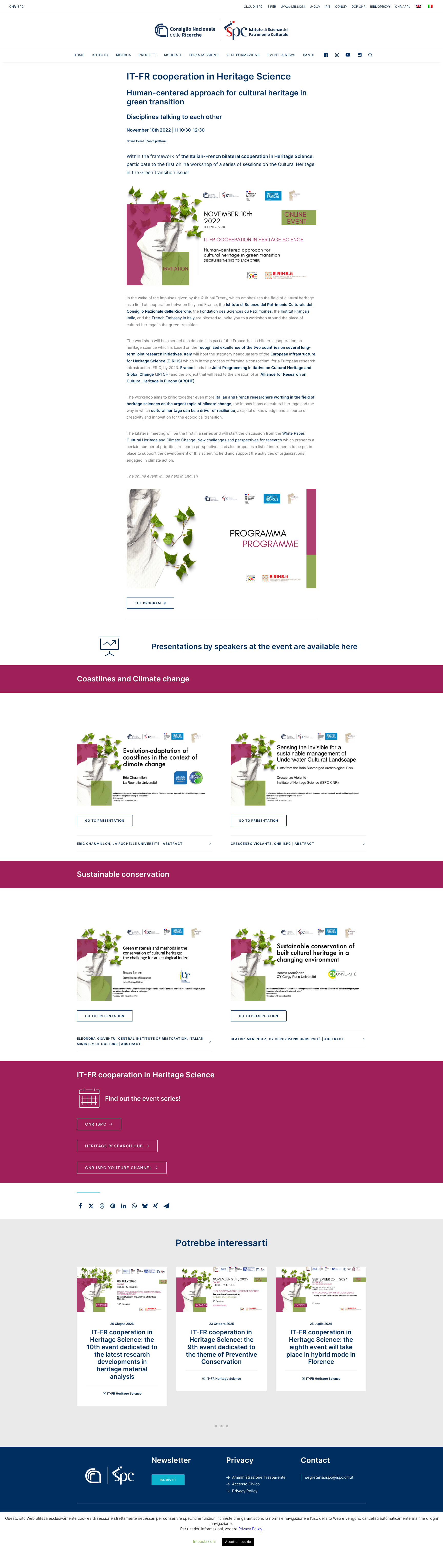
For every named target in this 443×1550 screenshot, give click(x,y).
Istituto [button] (100, 55)
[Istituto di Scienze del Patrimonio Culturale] (221, 30)
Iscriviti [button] (168, 1480)
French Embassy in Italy (173, 317)
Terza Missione (203, 55)
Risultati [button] (172, 55)
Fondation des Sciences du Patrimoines (236, 311)
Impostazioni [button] (204, 1541)
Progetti (147, 55)
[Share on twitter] (91, 1206)
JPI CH (162, 374)
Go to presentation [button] (105, 820)
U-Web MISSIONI (293, 6)
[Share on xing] (155, 1206)
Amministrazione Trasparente (259, 1477)
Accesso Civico (246, 1484)
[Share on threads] (102, 1206)
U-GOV (315, 6)
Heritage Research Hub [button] (114, 1146)
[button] (327, 55)
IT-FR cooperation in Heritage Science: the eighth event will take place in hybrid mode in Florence (321, 1346)
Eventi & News (281, 55)
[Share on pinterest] (112, 1206)
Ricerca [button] (123, 55)
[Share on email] (166, 1206)
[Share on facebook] (80, 1206)
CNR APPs (402, 6)
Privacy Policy (244, 1490)
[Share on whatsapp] (134, 1206)
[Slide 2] (221, 1426)
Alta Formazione (243, 55)
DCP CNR (358, 6)
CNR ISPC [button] (95, 1124)
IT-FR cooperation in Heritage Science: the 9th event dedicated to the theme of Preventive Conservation (221, 1346)
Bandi (308, 55)
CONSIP (341, 6)
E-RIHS (174, 361)
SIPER (271, 6)
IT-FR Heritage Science (124, 1393)
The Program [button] (148, 603)
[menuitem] (254, 6)
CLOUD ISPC (253, 6)
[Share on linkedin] (123, 1206)
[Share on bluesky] (145, 1206)
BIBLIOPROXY (380, 6)
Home (79, 55)
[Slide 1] (216, 1426)
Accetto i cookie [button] (238, 1541)
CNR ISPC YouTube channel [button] (118, 1167)
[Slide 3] (227, 1426)
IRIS (327, 6)
